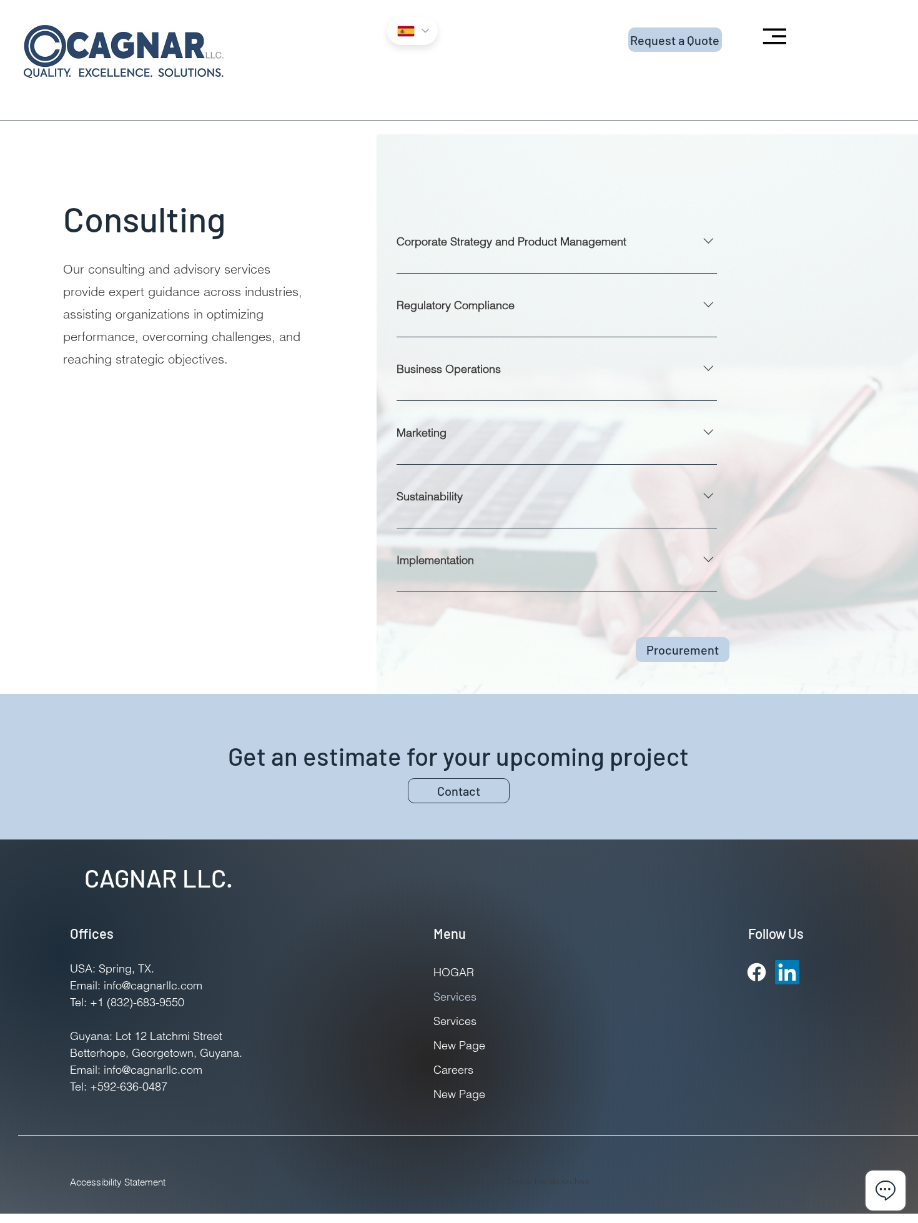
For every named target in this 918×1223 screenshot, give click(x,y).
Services (454, 996)
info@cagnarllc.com (153, 1069)
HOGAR (453, 972)
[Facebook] (756, 972)
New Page (459, 1045)
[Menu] (772, 36)
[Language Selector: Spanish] (412, 31)
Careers (453, 1069)
